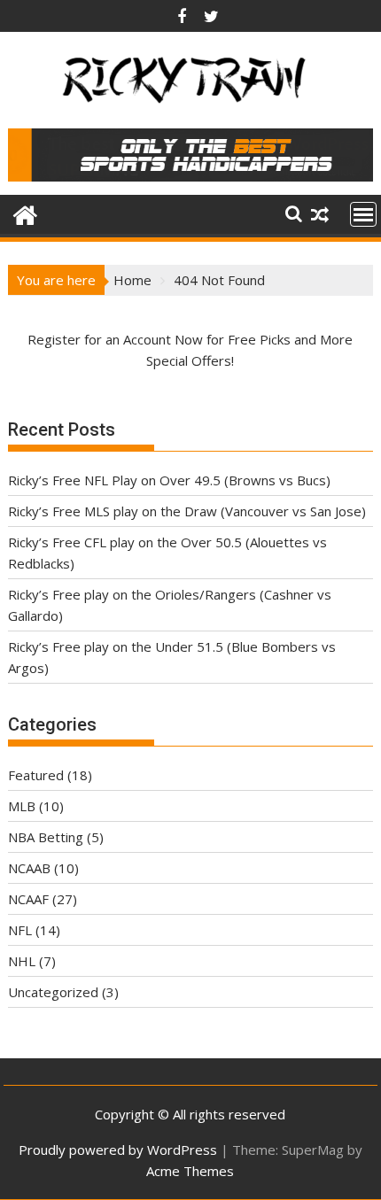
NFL (20, 930)
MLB (21, 806)
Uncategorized (53, 992)
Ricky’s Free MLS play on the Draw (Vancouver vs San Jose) (187, 511)
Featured (36, 775)
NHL (21, 961)
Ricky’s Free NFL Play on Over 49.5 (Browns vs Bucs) (169, 480)
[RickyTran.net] (25, 213)
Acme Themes (190, 1171)
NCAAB (29, 868)
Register (54, 339)
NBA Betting (45, 837)
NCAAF (28, 899)
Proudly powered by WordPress (118, 1149)
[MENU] (363, 214)
